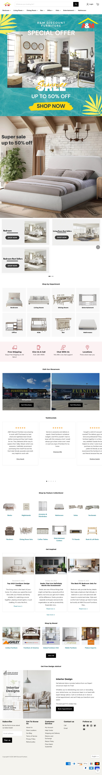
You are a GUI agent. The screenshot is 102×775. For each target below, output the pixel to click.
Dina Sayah (20, 459)
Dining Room (32, 10)
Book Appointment (65, 709)
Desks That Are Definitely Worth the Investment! (51, 585)
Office (49, 10)
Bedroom (6, 10)
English (94, 756)
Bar (41, 10)
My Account (49, 727)
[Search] (76, 4)
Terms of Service (31, 736)
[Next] (98, 247)
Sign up (7, 740)
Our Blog (29, 733)
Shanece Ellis (57, 452)
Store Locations (31, 730)
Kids (57, 10)
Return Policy (49, 741)
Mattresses (82, 10)
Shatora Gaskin (95, 459)
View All (51, 656)
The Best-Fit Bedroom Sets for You (84, 585)
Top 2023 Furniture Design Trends (18, 585)
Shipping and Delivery (52, 733)
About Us (29, 727)
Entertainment (68, 10)
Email (65, 728)
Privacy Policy (30, 739)
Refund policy (30, 742)
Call (65, 725)
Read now (17, 606)
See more (50, 615)
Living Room (18, 10)
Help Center (49, 730)
